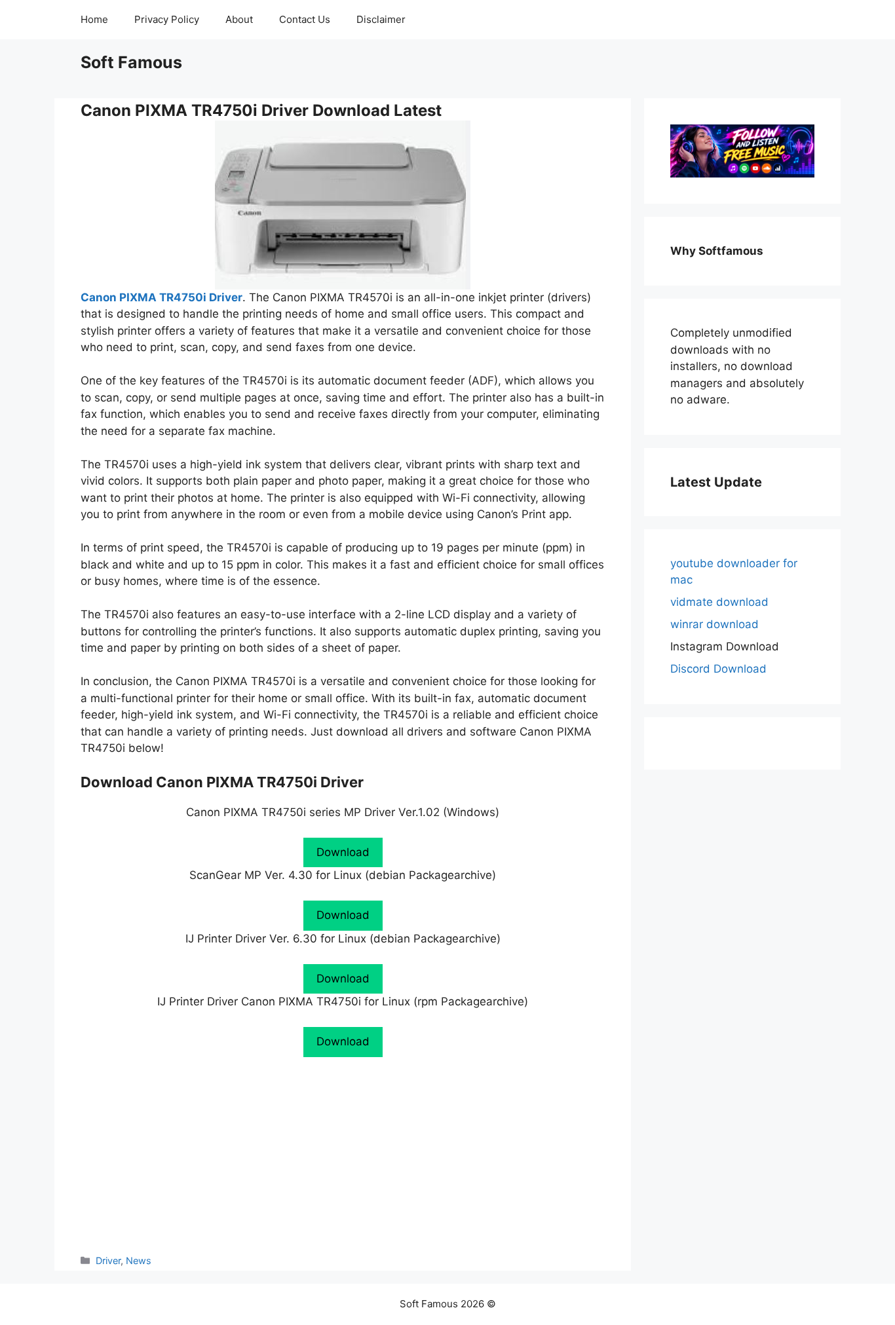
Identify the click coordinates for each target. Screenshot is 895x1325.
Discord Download (718, 668)
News (138, 1260)
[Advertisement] (343, 1155)
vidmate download (719, 601)
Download (343, 852)
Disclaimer (381, 19)
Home (94, 19)
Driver (108, 1260)
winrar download (714, 624)
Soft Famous (131, 62)
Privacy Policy (166, 19)
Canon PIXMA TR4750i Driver (161, 297)
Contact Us (304, 19)
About (239, 19)
